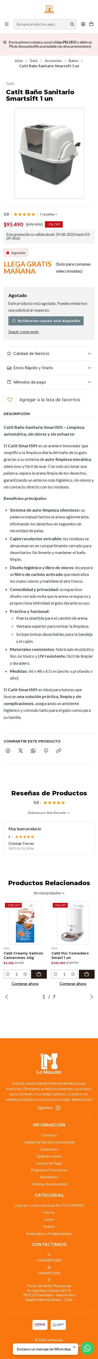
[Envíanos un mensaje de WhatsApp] (87, 1348)
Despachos (49, 1149)
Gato (34, 61)
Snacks (49, 1226)
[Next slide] (91, 997)
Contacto (49, 1135)
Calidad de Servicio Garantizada (49, 1142)
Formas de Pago (49, 1163)
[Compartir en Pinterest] (46, 751)
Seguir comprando (23, 332)
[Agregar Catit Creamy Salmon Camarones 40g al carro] (39, 974)
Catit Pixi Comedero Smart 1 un (70, 955)
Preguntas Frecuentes (49, 1170)
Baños (73, 61)
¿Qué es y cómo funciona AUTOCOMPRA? (49, 1205)
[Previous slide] (7, 997)
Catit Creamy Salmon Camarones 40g (23, 955)
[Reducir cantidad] (8, 974)
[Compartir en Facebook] (8, 751)
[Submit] (72, 24)
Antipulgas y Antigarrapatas (49, 1233)
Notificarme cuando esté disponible (49, 321)
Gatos (49, 1219)
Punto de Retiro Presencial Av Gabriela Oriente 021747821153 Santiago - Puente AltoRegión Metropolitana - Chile (49, 1293)
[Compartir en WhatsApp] (33, 751)
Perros (49, 1212)
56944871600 (49, 1273)
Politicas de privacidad (49, 1184)
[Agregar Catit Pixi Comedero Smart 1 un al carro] (87, 974)
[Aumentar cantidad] (25, 974)
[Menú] (6, 24)
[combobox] (45, 24)
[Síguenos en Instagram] (58, 1107)
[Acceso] (83, 24)
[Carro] (91, 24)
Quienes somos (49, 1156)
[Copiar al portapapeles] (58, 751)
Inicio (19, 61)
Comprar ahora (25, 983)
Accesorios (53, 61)
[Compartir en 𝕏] (20, 751)
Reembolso (49, 1177)
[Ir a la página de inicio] (49, 9)
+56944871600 (49, 1260)
